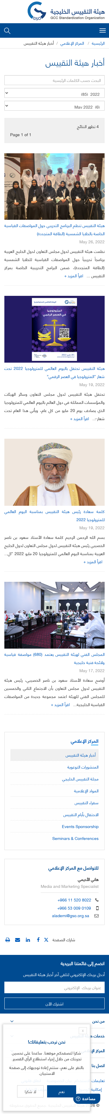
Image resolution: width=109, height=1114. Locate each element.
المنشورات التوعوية (83, 766)
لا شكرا (30, 1091)
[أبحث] (7, 30)
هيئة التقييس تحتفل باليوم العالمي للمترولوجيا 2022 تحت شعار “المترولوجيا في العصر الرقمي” (54, 372)
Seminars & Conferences (75, 838)
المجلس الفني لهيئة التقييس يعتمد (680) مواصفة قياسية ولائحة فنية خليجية (54, 658)
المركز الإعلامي (72, 42)
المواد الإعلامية (86, 790)
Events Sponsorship (80, 826)
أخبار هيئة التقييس (81, 754)
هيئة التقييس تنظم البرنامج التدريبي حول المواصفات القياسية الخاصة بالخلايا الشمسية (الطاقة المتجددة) (54, 229)
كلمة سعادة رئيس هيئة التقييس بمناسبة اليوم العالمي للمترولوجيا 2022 (54, 515)
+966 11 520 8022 (74, 899)
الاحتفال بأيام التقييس (81, 814)
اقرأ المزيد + (73, 275)
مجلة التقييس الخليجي (80, 778)
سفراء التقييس (87, 802)
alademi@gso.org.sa (70, 915)
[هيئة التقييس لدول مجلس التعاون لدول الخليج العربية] (66, 11)
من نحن (98, 1020)
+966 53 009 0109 (74, 907)
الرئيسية (98, 42)
